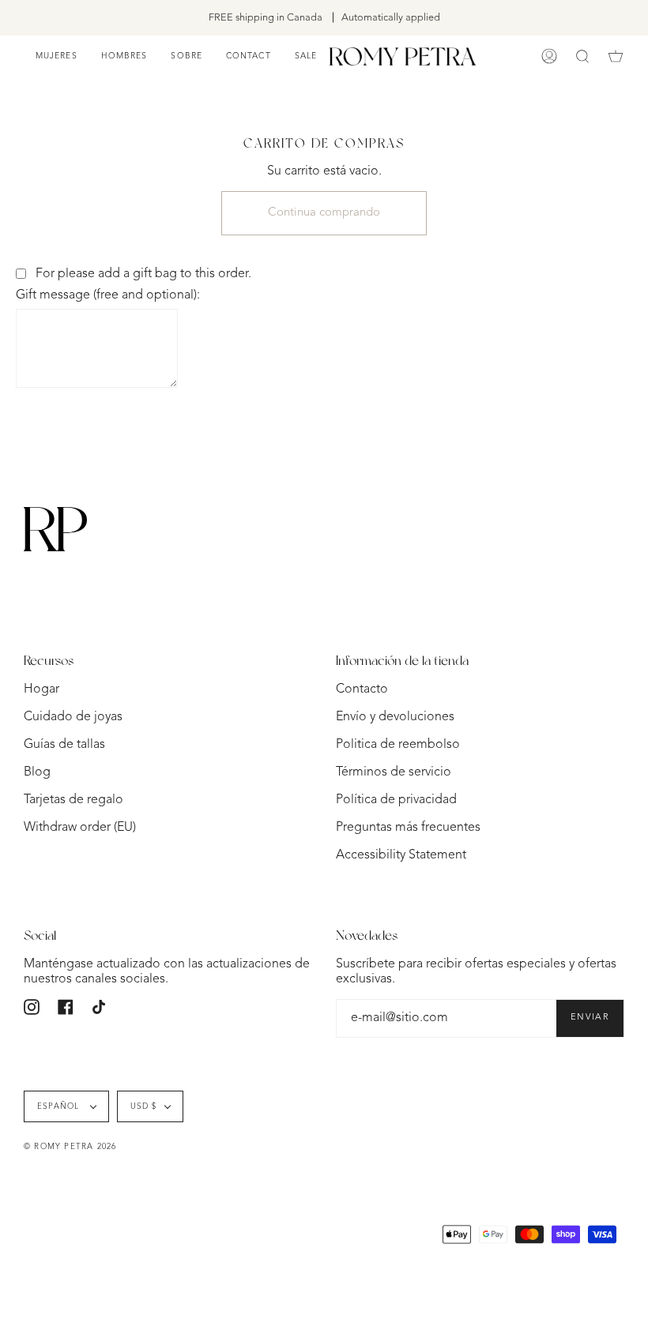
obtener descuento (464, 787)
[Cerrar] (544, 497)
